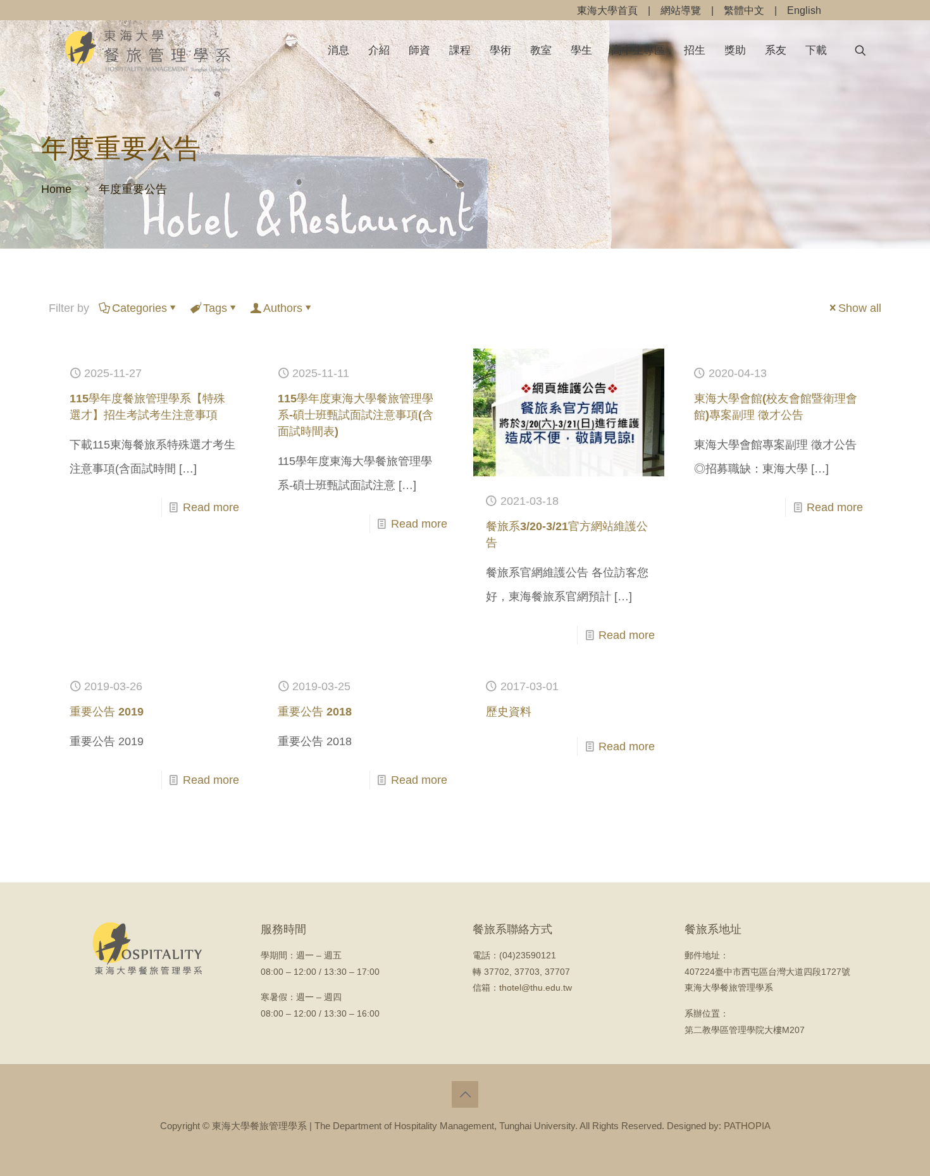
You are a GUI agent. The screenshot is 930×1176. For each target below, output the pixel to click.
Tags (215, 308)
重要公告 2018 (315, 711)
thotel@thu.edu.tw (535, 987)
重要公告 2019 (107, 711)
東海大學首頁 (607, 10)
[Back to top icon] (465, 1094)
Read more (211, 507)
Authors (282, 308)
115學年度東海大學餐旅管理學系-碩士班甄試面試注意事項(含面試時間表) (355, 415)
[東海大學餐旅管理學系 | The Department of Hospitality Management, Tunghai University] (148, 50)
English (804, 10)
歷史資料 (508, 711)
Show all (859, 308)
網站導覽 (680, 10)
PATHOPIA (747, 1125)
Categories (139, 308)
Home (56, 189)
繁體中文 (744, 10)
